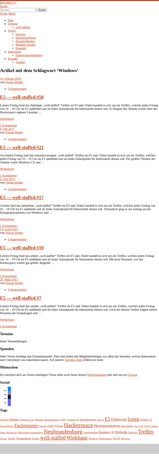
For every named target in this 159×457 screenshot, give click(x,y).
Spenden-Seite (73, 360)
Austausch (24, 420)
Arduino (14, 419)
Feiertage (42, 426)
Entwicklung (7, 426)
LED (141, 426)
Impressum (14, 51)
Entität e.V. (146, 419)
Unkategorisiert (17, 88)
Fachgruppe (26, 425)
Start (10, 20)
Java (136, 426)
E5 (107, 419)
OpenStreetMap (90, 432)
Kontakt (13, 58)
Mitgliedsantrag (96, 374)
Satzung (20, 34)
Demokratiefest (88, 419)
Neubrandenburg (63, 431)
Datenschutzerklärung (29, 55)
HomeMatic (127, 426)
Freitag (59, 426)
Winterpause (105, 438)
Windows (93, 438)
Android (4, 420)
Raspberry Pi (106, 432)
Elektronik (119, 419)
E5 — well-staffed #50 (22, 97)
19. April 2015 (9, 229)
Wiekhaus (77, 438)
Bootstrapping (52, 419)
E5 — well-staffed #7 (20, 297)
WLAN (116, 438)
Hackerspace (78, 425)
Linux (2, 432)
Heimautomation (107, 425)
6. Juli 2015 (7, 129)
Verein (12, 30)
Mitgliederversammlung (30, 432)
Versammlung (23, 438)
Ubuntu (3, 439)
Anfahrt (20, 62)
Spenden (21, 48)
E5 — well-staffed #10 (22, 247)
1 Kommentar (8, 125)
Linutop (154, 426)
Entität (133, 418)
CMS (63, 420)
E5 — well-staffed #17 (22, 197)
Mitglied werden (26, 44)
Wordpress (125, 439)
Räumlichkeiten (25, 41)
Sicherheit (132, 432)
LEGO (147, 426)
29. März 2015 (9, 279)
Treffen (146, 431)
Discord (132, 374)
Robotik (121, 432)
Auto (32, 420)
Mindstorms (11, 433)
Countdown (72, 419)
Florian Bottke (14, 82)
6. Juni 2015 (7, 179)
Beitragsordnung (26, 37)
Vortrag (35, 438)
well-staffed (23, 27)
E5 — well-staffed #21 (22, 147)
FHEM (51, 426)
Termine (13, 23)
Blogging (39, 420)
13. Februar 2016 (10, 78)
